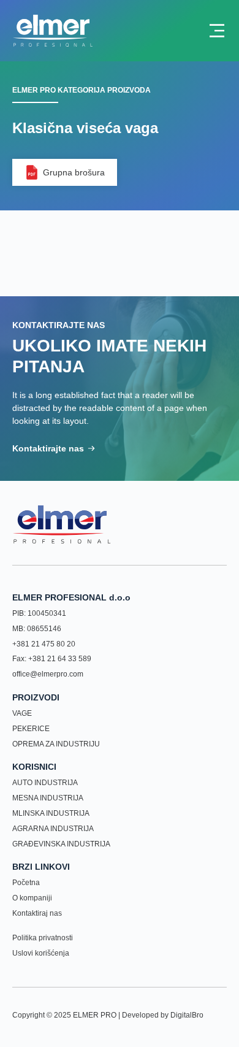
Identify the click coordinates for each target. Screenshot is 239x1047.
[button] (64, 172)
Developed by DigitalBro (162, 1015)
